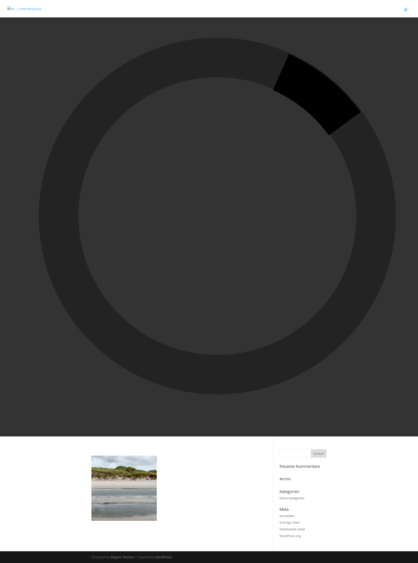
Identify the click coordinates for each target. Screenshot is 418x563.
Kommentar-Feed (292, 529)
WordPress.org (290, 536)
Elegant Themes (122, 557)
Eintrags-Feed (290, 522)
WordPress (163, 557)
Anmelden (287, 516)
